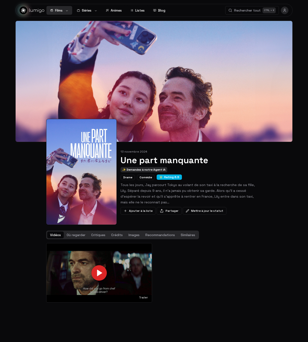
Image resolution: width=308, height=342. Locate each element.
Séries (86, 10)
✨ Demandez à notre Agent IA (144, 170)
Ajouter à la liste (141, 211)
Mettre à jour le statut (207, 211)
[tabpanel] (154, 273)
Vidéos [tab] (55, 235)
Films (59, 10)
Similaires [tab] (188, 235)
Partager (172, 211)
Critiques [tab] (98, 235)
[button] (99, 273)
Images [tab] (134, 235)
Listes (140, 10)
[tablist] (122, 235)
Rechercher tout (254, 10)
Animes (116, 10)
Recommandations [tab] (160, 235)
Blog (161, 10)
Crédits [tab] (117, 235)
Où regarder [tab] (76, 235)
